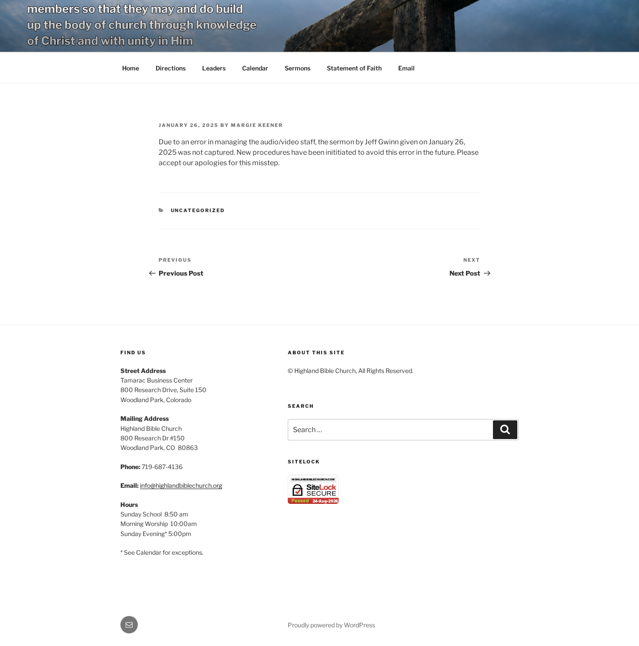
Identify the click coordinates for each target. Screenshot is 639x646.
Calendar (255, 68)
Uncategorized (198, 210)
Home (130, 68)
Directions (171, 68)
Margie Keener (257, 125)
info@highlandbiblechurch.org (181, 485)
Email (406, 68)
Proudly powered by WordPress (331, 625)
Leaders (214, 68)
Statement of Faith (354, 68)
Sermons (297, 68)
